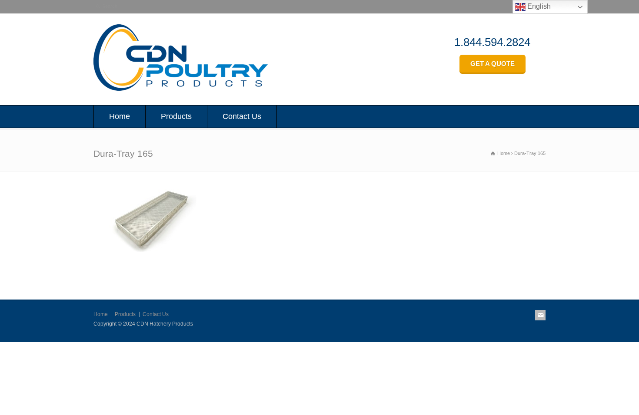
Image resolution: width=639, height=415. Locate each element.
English (538, 6)
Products (176, 116)
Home (119, 116)
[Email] (540, 315)
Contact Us (242, 116)
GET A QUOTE (492, 63)
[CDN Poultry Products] (180, 88)
